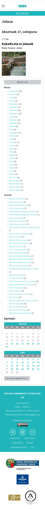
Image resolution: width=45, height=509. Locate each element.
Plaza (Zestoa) (15, 291)
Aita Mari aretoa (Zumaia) (19, 259)
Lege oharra (29, 438)
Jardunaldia (14, 133)
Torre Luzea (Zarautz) (18, 249)
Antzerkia (13, 94)
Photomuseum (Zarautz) (19, 243)
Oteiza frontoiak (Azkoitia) (20, 256)
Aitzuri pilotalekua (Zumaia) (20, 262)
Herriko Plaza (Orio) (17, 199)
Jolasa (12, 168)
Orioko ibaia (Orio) (16, 208)
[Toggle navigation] (3, 6)
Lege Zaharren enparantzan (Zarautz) (24, 227)
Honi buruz (15, 438)
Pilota (11, 152)
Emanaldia (13, 120)
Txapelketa (13, 110)
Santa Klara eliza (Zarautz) (20, 313)
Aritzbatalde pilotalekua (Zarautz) (23, 215)
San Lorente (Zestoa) (18, 310)
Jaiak (11, 139)
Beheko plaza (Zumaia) (18, 265)
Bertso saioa (14, 180)
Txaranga (13, 142)
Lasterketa (13, 107)
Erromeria (13, 177)
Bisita (11, 129)
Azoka (11, 117)
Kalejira (12, 155)
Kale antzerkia (15, 187)
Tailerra (12, 158)
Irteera (12, 165)
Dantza (12, 101)
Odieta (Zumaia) (15, 275)
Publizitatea (17, 443)
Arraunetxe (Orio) (16, 202)
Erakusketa (13, 113)
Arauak (30, 443)
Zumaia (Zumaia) (16, 278)
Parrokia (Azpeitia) (16, 307)
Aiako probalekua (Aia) (18, 205)
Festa (11, 171)
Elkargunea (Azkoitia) (18, 253)
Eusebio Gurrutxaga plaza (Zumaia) (23, 269)
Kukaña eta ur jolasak (17, 44)
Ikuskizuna (13, 123)
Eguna (11, 149)
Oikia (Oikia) (14, 297)
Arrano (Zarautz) (16, 218)
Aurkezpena (14, 104)
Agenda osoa (22, 82)
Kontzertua (13, 91)
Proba (11, 98)
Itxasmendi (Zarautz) (17, 224)
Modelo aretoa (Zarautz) (19, 234)
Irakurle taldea (15, 190)
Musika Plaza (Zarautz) (18, 240)
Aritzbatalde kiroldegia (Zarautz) (22, 211)
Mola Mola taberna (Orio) (19, 294)
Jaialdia (12, 126)
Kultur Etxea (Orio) (16, 288)
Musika (12, 174)
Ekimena (12, 136)
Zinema (12, 145)
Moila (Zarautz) (15, 237)
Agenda (22, 13)
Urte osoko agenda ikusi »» (17, 378)
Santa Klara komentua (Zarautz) (22, 281)
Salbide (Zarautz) (16, 246)
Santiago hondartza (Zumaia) (21, 284)
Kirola (11, 161)
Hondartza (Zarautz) (17, 221)
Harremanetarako (19, 448)
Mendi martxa (14, 184)
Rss (32, 448)
